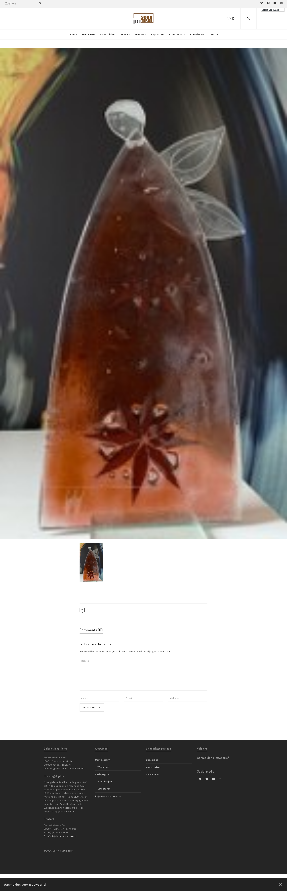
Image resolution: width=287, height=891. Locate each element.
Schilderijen (104, 781)
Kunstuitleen (153, 767)
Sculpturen (103, 788)
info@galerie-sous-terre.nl (62, 836)
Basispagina (102, 774)
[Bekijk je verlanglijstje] (234, 18)
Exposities (152, 759)
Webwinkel (152, 774)
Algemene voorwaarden (108, 796)
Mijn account (102, 759)
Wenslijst (103, 766)
